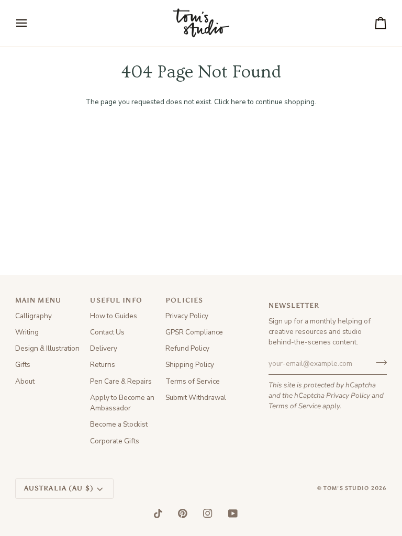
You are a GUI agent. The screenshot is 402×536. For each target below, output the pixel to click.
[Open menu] (31, 23)
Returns (102, 365)
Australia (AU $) (59, 488)
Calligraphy (33, 316)
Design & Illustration (47, 348)
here (238, 102)
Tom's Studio (346, 488)
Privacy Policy (348, 395)
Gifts (22, 365)
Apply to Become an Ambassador (122, 403)
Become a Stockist (119, 424)
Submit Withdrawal (195, 398)
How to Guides (113, 316)
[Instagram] (208, 513)
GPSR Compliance (194, 332)
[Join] (378, 362)
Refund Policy (187, 348)
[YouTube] (233, 513)
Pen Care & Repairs (121, 381)
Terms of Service (295, 406)
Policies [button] (184, 300)
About (25, 381)
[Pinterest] (182, 513)
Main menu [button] (38, 300)
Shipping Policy (189, 365)
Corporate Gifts (114, 441)
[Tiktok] (158, 513)
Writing (27, 332)
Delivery (103, 348)
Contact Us (107, 332)
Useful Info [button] (116, 300)
